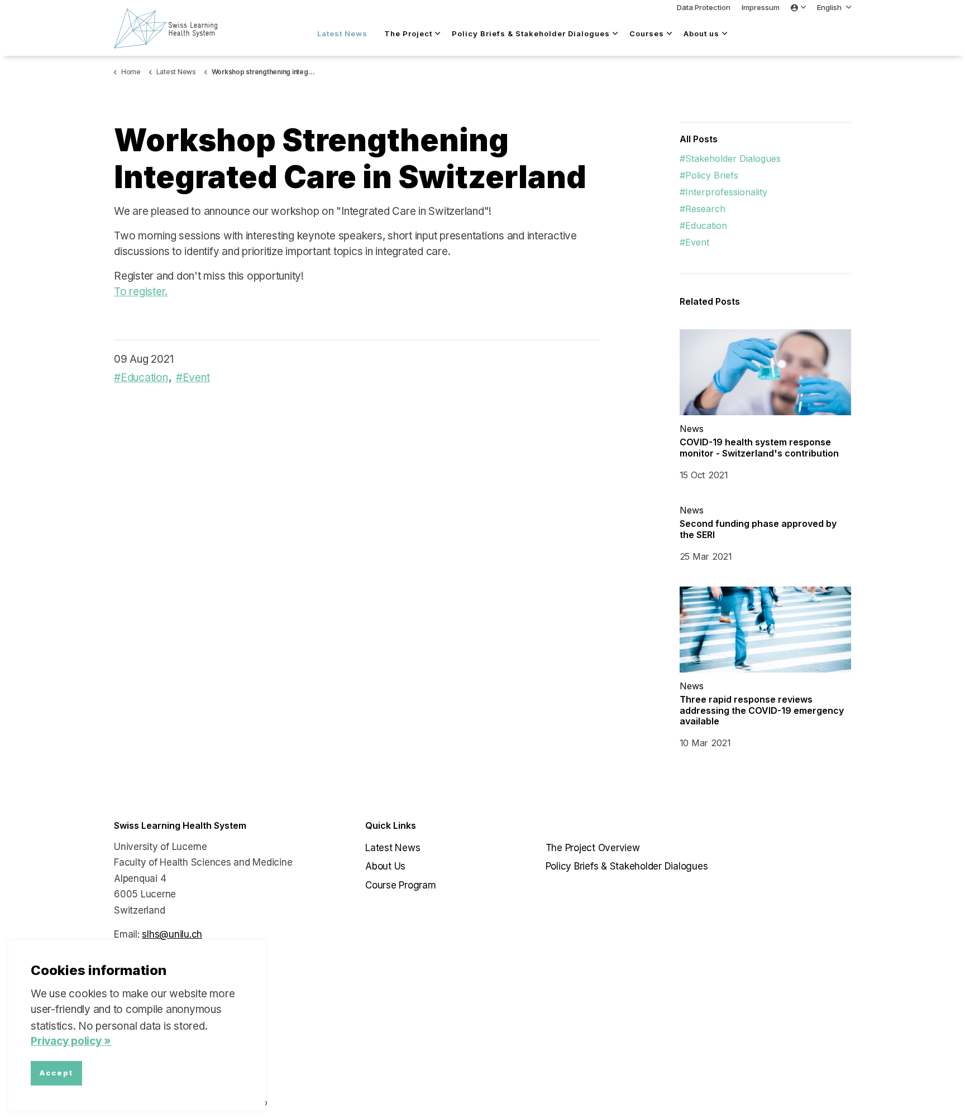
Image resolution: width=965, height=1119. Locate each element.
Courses (646, 33)
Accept (56, 1073)
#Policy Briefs (709, 175)
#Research (702, 208)
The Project (408, 33)
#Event (193, 377)
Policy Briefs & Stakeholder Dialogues (531, 33)
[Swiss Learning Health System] (171, 28)
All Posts (699, 139)
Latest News (342, 33)
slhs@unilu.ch (172, 934)
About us (701, 33)
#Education (141, 377)
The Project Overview (593, 847)
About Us (385, 866)
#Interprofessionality (723, 192)
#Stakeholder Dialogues (730, 158)
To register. (141, 291)
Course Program (400, 885)
